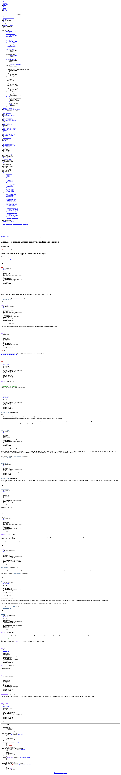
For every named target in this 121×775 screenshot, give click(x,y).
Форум (5, 3)
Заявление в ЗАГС (7, 143)
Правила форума (5, 236)
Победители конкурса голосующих (11, 109)
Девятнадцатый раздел (11, 204)
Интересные (9, 174)
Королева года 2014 (11, 31)
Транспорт (5, 126)
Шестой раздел (9, 186)
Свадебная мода (7, 113)
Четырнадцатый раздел (11, 198)
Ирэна (11, 734)
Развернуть (6, 269)
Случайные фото (7, 138)
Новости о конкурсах (8, 108)
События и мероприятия (24, 757)
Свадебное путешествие (9, 129)
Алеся (10, 768)
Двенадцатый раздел (11, 195)
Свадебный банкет (7, 124)
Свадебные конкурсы (8, 154)
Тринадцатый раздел (11, 196)
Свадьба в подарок (10, 96)
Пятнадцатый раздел (11, 199)
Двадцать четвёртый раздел (12, 211)
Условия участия (13, 35)
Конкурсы (5, 4)
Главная (5, 1)
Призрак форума (7, 299)
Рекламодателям (7, 131)
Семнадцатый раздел (11, 201)
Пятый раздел (9, 185)
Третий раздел (9, 182)
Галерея (5, 6)
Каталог (5, 5)
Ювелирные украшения (9, 115)
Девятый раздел (10, 190)
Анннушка (3, 534)
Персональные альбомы (9, 134)
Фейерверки (6, 123)
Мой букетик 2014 (10, 34)
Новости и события (17, 224)
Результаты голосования (15, 64)
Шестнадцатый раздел (11, 200)
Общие (8, 176)
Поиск (4, 140)
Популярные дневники (8, 221)
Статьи (5, 10)
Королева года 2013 (11, 36)
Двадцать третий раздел (12, 210)
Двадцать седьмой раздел (12, 215)
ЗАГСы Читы (6, 157)
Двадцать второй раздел (12, 209)
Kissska (2, 665)
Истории (11, 104)
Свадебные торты (7, 118)
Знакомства (6, 16)
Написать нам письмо (8, 21)
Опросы (5, 19)
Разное (5, 172)
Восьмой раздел (10, 189)
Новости (5, 9)
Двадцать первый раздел (12, 208)
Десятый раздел (10, 191)
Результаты (11, 52)
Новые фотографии (8, 135)
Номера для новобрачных (9, 128)
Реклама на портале (60, 773)
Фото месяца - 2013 (10, 42)
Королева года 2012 (11, 49)
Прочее (5, 130)
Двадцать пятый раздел (11, 213)
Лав (10, 761)
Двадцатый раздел (10, 205)
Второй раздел (9, 181)
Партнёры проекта (13, 101)
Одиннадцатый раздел (11, 194)
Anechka (3, 323)
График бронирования (8, 144)
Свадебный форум (7, 159)
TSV (2, 249)
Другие (8, 177)
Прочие (8, 175)
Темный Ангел (4, 292)
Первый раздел (9, 180)
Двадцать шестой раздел (12, 214)
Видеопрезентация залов (9, 145)
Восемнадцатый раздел (11, 203)
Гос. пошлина (6, 146)
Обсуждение (12, 63)
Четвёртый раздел (10, 184)
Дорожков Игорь (5, 412)
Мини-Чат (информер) (8, 25)
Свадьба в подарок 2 (11, 59)
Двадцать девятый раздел (12, 218)
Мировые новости (7, 162)
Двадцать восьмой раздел (12, 216)
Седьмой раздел (10, 187)
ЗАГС (4, 8)
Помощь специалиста (8, 18)
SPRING (3, 595)
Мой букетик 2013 (10, 40)
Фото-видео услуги (8, 119)
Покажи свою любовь (11, 46)
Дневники (5, 11)
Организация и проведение (9, 120)
